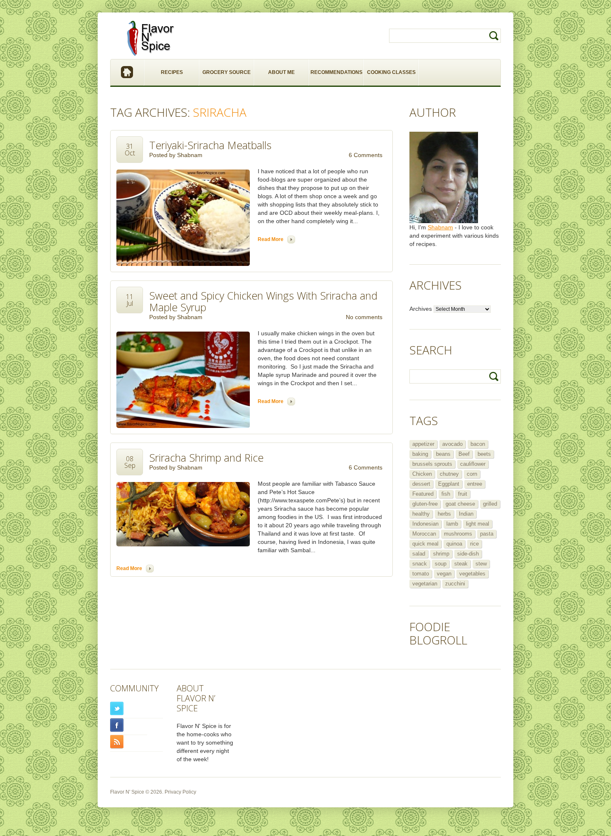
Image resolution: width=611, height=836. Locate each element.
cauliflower (472, 464)
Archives (420, 308)
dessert (421, 484)
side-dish (468, 554)
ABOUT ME (281, 72)
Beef (464, 454)
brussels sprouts (432, 464)
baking (420, 454)
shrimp (441, 554)
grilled (490, 504)
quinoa (454, 544)
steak (461, 564)
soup (440, 564)
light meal (477, 524)
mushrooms (458, 534)
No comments (364, 317)
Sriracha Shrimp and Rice (206, 457)
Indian (466, 514)
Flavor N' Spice (127, 792)
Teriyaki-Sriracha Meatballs (210, 145)
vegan (444, 573)
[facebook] (128, 725)
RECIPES (172, 72)
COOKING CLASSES (391, 72)
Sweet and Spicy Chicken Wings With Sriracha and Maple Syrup (263, 301)
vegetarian (424, 583)
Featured (423, 494)
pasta (486, 534)
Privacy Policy (180, 792)
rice (474, 544)
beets (484, 454)
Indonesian (425, 524)
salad (418, 554)
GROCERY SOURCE (226, 72)
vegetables (472, 573)
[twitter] (136, 709)
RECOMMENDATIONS (336, 72)
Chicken (422, 474)
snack (419, 564)
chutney (449, 474)
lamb (452, 524)
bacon (478, 444)
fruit (462, 494)
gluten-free (425, 504)
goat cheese (460, 504)
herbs (444, 514)
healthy (421, 514)
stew (481, 564)
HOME (127, 72)
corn (472, 474)
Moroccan (424, 534)
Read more (270, 239)
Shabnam (189, 155)
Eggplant (448, 484)
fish (445, 494)
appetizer (423, 444)
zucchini (455, 583)
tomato (420, 573)
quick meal (425, 544)
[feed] (136, 742)
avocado (452, 444)
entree (474, 484)
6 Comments (365, 155)
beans (443, 454)
